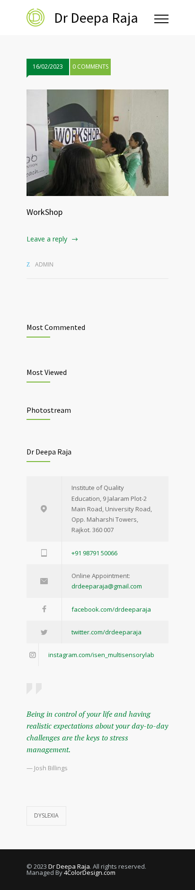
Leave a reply (47, 238)
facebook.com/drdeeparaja (111, 609)
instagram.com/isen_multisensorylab (101, 654)
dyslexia (46, 815)
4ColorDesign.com (89, 872)
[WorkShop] (97, 142)
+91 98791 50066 (94, 553)
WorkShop (44, 211)
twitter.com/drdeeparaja (106, 632)
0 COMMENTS (90, 66)
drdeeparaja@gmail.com (106, 586)
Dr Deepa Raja (69, 866)
